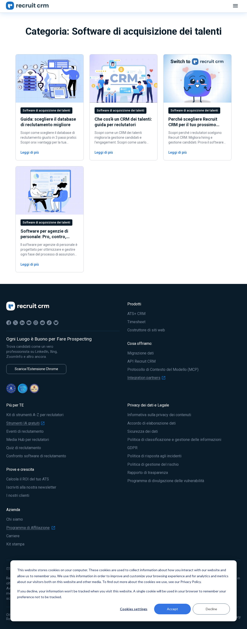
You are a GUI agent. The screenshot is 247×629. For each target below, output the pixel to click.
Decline (211, 609)
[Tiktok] (49, 322)
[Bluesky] (56, 322)
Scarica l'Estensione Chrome (36, 369)
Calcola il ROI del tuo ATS (27, 479)
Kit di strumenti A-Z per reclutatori (34, 415)
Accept (172, 609)
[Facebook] (8, 322)
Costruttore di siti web (146, 330)
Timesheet (136, 322)
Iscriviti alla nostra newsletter (31, 487)
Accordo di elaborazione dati (151, 423)
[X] (15, 322)
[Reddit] (42, 322)
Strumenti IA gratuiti (23, 423)
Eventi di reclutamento (25, 431)
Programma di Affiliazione (28, 528)
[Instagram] (35, 322)
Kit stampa (15, 544)
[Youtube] (29, 322)
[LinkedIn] (22, 322)
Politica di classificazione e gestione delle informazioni (174, 440)
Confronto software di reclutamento (36, 456)
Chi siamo (14, 519)
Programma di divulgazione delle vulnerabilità (165, 481)
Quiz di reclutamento (23, 448)
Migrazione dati (140, 353)
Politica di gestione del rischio (153, 464)
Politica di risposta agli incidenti (154, 456)
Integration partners (143, 378)
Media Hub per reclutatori (27, 440)
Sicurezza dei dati (142, 431)
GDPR (132, 448)
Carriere (13, 536)
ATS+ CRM (136, 314)
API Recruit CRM (141, 361)
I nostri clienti (17, 495)
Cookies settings (133, 609)
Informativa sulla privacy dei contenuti (159, 415)
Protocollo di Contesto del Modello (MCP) (163, 369)
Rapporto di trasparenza (147, 473)
